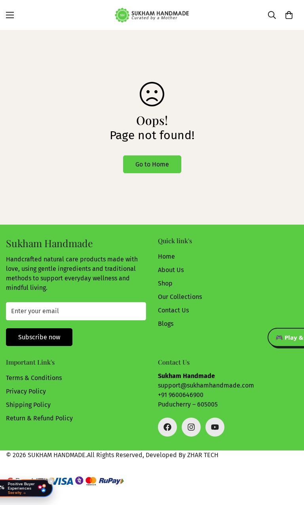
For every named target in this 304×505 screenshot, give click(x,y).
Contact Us (173, 310)
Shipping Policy (28, 405)
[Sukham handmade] (152, 15)
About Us (171, 270)
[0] (289, 15)
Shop (165, 283)
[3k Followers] (167, 427)
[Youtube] (214, 427)
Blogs (165, 323)
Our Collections (180, 297)
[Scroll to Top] (288, 462)
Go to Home (152, 164)
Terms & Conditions (34, 378)
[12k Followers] (191, 427)
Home (166, 256)
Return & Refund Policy (39, 418)
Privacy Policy (26, 391)
